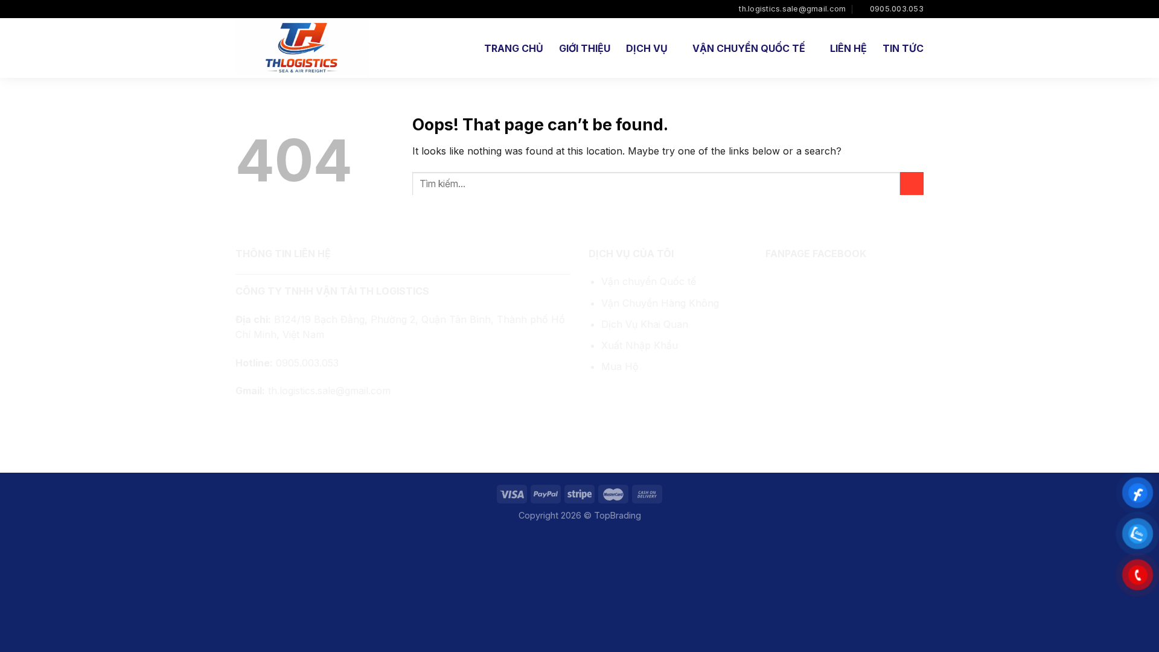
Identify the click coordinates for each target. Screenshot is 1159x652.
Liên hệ (848, 48)
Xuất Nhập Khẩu (639, 345)
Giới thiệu (584, 48)
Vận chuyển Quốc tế (648, 281)
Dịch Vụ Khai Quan (644, 324)
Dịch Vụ (647, 48)
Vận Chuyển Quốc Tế (748, 48)
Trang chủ (513, 48)
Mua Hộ (620, 366)
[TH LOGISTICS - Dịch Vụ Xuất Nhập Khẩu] (303, 48)
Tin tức (903, 48)
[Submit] (912, 184)
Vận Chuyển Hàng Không (660, 303)
